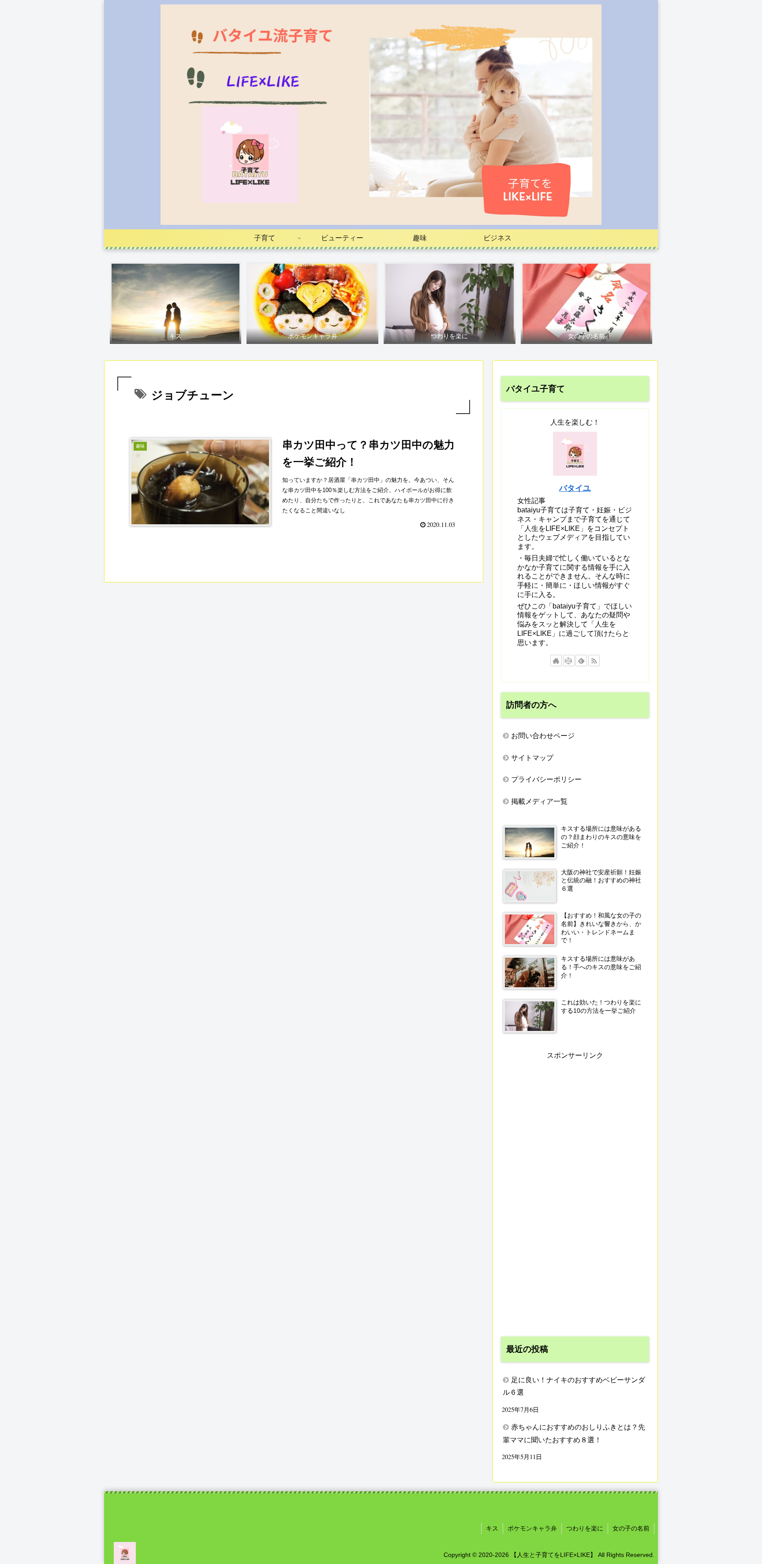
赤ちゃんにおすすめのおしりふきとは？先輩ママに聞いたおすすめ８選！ (574, 1433)
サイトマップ (532, 757)
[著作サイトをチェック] (556, 660)
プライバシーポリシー (546, 779)
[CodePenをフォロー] (569, 660)
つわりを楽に (584, 1528)
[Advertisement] (575, 1194)
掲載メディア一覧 (539, 801)
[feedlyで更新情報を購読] (581, 660)
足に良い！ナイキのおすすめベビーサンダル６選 (574, 1386)
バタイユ (575, 488)
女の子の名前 (631, 1528)
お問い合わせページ (543, 735)
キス (492, 1528)
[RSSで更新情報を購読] (594, 660)
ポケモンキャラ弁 (532, 1528)
